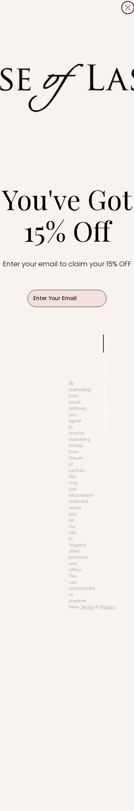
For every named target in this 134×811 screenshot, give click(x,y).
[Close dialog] (128, 7)
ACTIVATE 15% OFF (103, 344)
